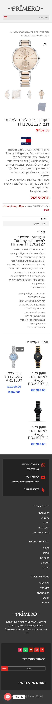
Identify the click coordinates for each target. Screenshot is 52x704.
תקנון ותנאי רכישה (41, 532)
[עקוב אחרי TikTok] (20, 650)
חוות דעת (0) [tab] (40, 223)
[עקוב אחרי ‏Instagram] (36, 650)
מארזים (45, 567)
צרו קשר (45, 602)
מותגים (46, 598)
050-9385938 (33, 469)
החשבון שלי (43, 513)
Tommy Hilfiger (17, 206)
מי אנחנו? (44, 588)
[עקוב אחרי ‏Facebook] (42, 650)
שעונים (35, 32)
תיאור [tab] (43, 219)
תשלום (46, 522)
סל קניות (45, 518)
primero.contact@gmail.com (25, 481)
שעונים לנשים (24, 32)
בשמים (46, 553)
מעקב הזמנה (43, 528)
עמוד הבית (44, 32)
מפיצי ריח (44, 558)
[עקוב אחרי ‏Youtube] (31, 650)
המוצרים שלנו (43, 593)
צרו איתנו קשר (31, 489)
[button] (44, 44)
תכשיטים (45, 563)
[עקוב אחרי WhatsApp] (25, 650)
